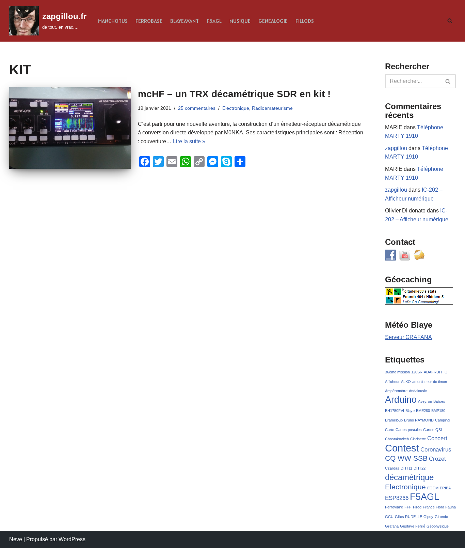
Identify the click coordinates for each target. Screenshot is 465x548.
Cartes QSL (433, 430)
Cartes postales (409, 430)
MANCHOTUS (113, 20)
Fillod (417, 507)
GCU (389, 517)
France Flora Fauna (439, 507)
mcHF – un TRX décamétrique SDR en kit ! (234, 94)
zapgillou (396, 148)
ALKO (406, 382)
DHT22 (420, 468)
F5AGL (214, 20)
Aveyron (425, 401)
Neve (15, 539)
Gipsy (428, 517)
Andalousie (418, 391)
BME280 (423, 411)
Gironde (441, 517)
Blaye (410, 411)
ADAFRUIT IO (436, 372)
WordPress (72, 539)
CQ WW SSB (406, 458)
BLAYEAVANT (184, 20)
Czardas (392, 468)
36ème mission (397, 372)
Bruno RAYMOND (419, 420)
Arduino (401, 400)
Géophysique (438, 526)
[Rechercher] (449, 20)
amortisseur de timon (429, 382)
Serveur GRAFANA (408, 337)
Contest (402, 448)
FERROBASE (148, 20)
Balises (439, 401)
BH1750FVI (394, 411)
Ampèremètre (396, 391)
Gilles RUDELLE (408, 517)
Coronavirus (435, 449)
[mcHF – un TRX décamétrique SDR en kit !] (70, 128)
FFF (408, 507)
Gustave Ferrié (412, 526)
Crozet (437, 459)
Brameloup (394, 420)
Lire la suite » (189, 141)
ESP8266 (396, 498)
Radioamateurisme (272, 108)
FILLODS (304, 20)
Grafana (392, 526)
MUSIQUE (240, 20)
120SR (416, 372)
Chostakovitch (397, 439)
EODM (432, 488)
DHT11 (406, 468)
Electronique (235, 108)
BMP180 (438, 411)
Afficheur (392, 382)
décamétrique (409, 477)
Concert (437, 438)
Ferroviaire (394, 507)
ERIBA (445, 488)
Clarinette (418, 439)
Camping (442, 420)
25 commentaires (196, 108)
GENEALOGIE (273, 20)
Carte (389, 430)
